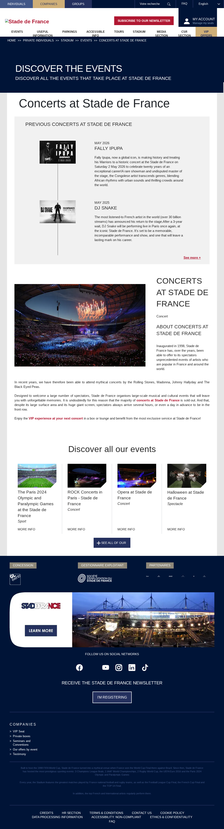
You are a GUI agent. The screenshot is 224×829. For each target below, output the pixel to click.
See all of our (113, 543)
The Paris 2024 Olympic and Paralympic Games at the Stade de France (36, 504)
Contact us (142, 813)
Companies (48, 4)
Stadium (139, 31)
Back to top (212, 817)
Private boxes (21, 736)
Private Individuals (38, 40)
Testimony (19, 754)
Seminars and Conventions (21, 742)
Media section (161, 33)
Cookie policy (172, 813)
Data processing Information (57, 817)
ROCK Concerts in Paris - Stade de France (85, 498)
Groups (78, 4)
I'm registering (112, 697)
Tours (119, 31)
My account (204, 21)
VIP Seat (18, 731)
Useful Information (42, 33)
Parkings (69, 31)
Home (11, 40)
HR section (71, 813)
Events (17, 31)
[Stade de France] (34, 21)
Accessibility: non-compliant (116, 817)
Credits (46, 813)
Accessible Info (95, 33)
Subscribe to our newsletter (144, 20)
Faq (112, 821)
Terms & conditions (106, 813)
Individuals (16, 4)
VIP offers (206, 33)
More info (26, 529)
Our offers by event (25, 749)
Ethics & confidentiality (171, 817)
